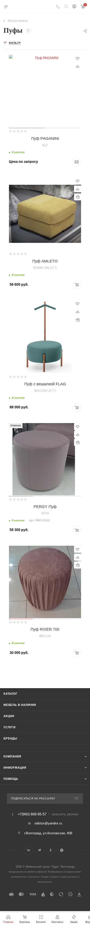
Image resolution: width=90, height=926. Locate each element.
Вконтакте (28, 850)
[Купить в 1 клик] (77, 196)
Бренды (10, 738)
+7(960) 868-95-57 (32, 814)
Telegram (39, 850)
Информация (14, 767)
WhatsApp (61, 850)
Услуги (9, 727)
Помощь (10, 779)
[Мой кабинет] (74, 7)
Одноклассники (50, 850)
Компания (12, 756)
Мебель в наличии (19, 705)
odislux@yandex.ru (48, 823)
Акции (8, 716)
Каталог (10, 693)
